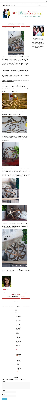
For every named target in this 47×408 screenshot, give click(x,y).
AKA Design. (14, 85)
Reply (16, 349)
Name (3, 390)
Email (3, 394)
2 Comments (16, 301)
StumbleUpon (14, 294)
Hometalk (18, 294)
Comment (4, 381)
